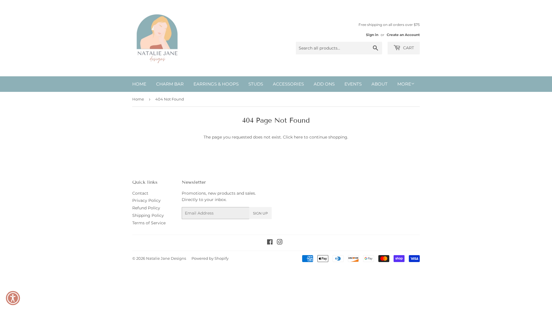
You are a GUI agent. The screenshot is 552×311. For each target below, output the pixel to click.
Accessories (288, 84)
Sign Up (260, 213)
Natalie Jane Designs (166, 258)
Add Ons (324, 84)
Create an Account (403, 35)
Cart (408, 47)
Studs (255, 84)
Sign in (372, 35)
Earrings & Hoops (216, 84)
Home (139, 84)
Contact (140, 193)
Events (353, 84)
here (298, 137)
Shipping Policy (148, 215)
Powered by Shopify (210, 258)
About (379, 84)
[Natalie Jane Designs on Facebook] (270, 242)
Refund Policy (146, 208)
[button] (13, 298)
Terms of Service (149, 222)
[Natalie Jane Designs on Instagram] (280, 242)
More (404, 84)
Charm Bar (170, 84)
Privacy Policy (146, 200)
